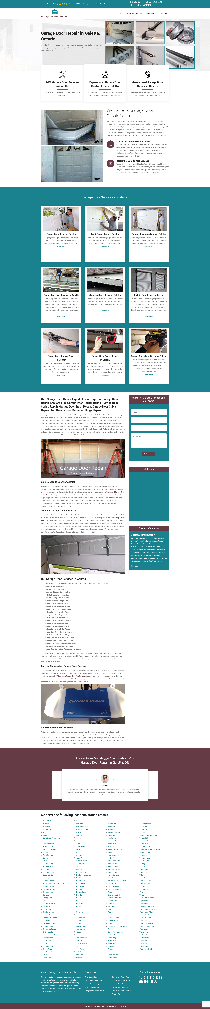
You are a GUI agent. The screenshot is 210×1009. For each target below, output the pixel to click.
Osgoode (111, 892)
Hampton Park (81, 872)
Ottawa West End (114, 901)
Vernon (142, 895)
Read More (61, 247)
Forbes (78, 849)
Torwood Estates (146, 881)
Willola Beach (145, 935)
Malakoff (79, 958)
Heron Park (79, 889)
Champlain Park (48, 926)
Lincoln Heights (81, 938)
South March (145, 858)
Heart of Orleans (81, 881)
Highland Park (81, 892)
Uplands (143, 886)
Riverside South (113, 958)
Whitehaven (144, 932)
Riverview (143, 821)
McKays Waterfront (115, 849)
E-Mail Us (150, 982)
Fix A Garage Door (91, 977)
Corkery (45, 943)
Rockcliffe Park (145, 824)
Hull (77, 901)
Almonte (46, 824)
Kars (77, 909)
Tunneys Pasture (146, 883)
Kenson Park (80, 918)
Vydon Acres (144, 901)
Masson (111, 846)
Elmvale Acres (81, 841)
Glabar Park (80, 858)
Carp (44, 901)
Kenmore (79, 915)
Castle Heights (48, 912)
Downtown (79, 824)
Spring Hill (144, 864)
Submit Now (148, 454)
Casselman (47, 909)
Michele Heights (114, 861)
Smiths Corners (146, 846)
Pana (110, 909)
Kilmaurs (79, 921)
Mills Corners (113, 864)
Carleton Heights (49, 889)
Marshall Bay (112, 841)
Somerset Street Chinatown (150, 849)
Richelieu (111, 943)
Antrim (45, 832)
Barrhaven (46, 841)
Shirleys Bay (144, 844)
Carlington (46, 895)
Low (77, 946)
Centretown (47, 921)
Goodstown (80, 864)
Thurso (142, 875)
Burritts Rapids (48, 881)
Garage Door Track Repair (121, 977)
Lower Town (80, 949)
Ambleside (47, 829)
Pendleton (111, 915)
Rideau (110, 949)
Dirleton (78, 821)
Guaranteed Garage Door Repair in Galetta (147, 84)
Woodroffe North (146, 949)
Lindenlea (79, 940)
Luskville (79, 952)
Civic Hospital (48, 932)
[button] (98, 779)
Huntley (78, 906)
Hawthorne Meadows (83, 875)
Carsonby (46, 906)
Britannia (46, 869)
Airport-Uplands (48, 821)
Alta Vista (46, 827)
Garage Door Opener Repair (94, 991)
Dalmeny (46, 955)
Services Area (151, 13)
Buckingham (47, 878)
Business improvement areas (53, 883)
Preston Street (113, 921)
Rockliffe (143, 829)
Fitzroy (78, 844)
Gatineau (79, 855)
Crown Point (47, 949)
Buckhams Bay (48, 875)
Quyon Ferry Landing (115, 932)
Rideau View (112, 952)
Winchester (144, 938)
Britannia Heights (49, 872)
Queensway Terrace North (117, 926)
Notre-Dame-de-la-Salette (117, 881)
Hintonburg (79, 895)
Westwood (144, 929)
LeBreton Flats (81, 926)
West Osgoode (145, 918)
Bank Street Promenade (51, 838)
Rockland (143, 827)
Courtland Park (48, 946)
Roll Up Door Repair (92, 987)
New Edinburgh (113, 875)
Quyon (110, 929)
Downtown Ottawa (82, 827)
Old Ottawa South (114, 889)
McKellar (111, 852)
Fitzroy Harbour (81, 846)
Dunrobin (79, 832)
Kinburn (78, 923)
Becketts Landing (49, 849)
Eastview (79, 835)
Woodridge (144, 946)
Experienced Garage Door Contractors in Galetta (105, 84)
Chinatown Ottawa (49, 929)
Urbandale (144, 889)
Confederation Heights (51, 935)
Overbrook (111, 903)
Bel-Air (45, 852)
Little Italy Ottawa (82, 943)
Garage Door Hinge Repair (121, 980)
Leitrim (78, 932)
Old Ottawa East (114, 886)
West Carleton (145, 915)
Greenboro (79, 869)
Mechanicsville (113, 855)
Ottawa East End (114, 895)
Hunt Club (79, 903)
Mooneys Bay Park (114, 869)
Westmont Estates (147, 926)
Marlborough (112, 838)
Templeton (144, 869)
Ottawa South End (114, 898)
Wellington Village (146, 912)
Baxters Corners (49, 846)
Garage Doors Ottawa (104, 1006)
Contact (164, 13)
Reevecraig (112, 938)
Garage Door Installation (93, 980)
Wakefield (144, 903)
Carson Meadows (49, 903)
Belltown (46, 858)
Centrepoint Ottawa (50, 918)
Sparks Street (145, 861)
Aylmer (45, 835)
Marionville (112, 835)
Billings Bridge (48, 864)
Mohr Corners (113, 866)
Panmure (111, 912)
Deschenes (47, 958)
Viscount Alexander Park (149, 898)
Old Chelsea (112, 883)
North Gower (112, 878)
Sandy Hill (144, 838)
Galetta (78, 852)
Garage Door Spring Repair (94, 984)
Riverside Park (113, 955)
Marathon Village (114, 832)
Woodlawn (144, 940)
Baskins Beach (48, 844)
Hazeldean (79, 878)
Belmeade (46, 861)
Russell (143, 832)
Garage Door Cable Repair (121, 991)
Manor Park (112, 824)
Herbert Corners (81, 883)
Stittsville (143, 866)
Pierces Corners (113, 918)
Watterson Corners (147, 906)
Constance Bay (48, 938)
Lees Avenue (80, 929)
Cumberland (47, 952)
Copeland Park (48, 940)
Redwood (111, 935)
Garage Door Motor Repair (121, 984)
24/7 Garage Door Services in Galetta (62, 84)
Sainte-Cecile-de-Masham (149, 835)
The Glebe (144, 872)
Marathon (111, 829)
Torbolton (143, 878)
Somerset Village (146, 852)
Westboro (143, 921)
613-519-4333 (140, 5)
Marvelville (112, 844)
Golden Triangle (81, 861)
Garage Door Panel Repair (121, 987)
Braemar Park (48, 866)
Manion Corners (113, 821)
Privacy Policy (117, 994)
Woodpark (144, 943)
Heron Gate (80, 886)
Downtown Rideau (82, 829)
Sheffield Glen (145, 841)
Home (119, 13)
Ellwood (78, 838)
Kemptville (79, 912)
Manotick (111, 827)
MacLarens (80, 955)
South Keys (144, 855)
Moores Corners (113, 872)
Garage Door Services (134, 13)
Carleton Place (48, 892)
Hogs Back (79, 898)
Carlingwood (47, 898)
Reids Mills (112, 940)
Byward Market (48, 886)
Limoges (79, 935)
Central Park (47, 915)
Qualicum (111, 923)
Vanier (142, 892)
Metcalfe (111, 858)
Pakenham (112, 906)
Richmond (111, 946)
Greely (78, 866)
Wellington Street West (148, 909)
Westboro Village (146, 923)
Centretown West (49, 923)
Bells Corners (48, 855)
